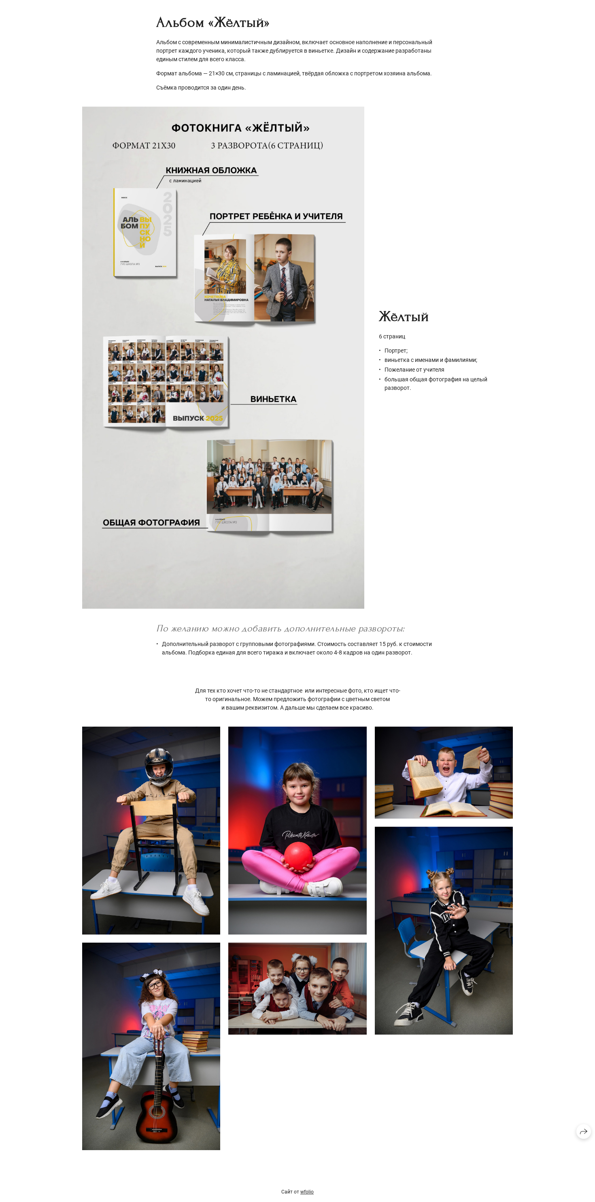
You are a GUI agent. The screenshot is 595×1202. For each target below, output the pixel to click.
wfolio (307, 1192)
